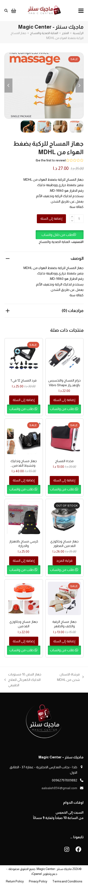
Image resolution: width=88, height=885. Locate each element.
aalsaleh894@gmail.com (59, 788)
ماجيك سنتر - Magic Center (54, 869)
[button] (81, 11)
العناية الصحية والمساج (54, 242)
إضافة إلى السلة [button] (64, 400)
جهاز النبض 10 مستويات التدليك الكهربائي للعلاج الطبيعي (29, 680)
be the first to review (51, 160)
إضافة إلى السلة (51, 218)
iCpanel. (36, 874)
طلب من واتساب (62, 409)
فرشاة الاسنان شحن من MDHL (70, 677)
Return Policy (15, 881)
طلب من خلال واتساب (57, 235)
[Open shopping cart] (13, 10)
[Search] (6, 10)
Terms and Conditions (67, 881)
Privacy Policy (38, 881)
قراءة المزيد (64, 560)
